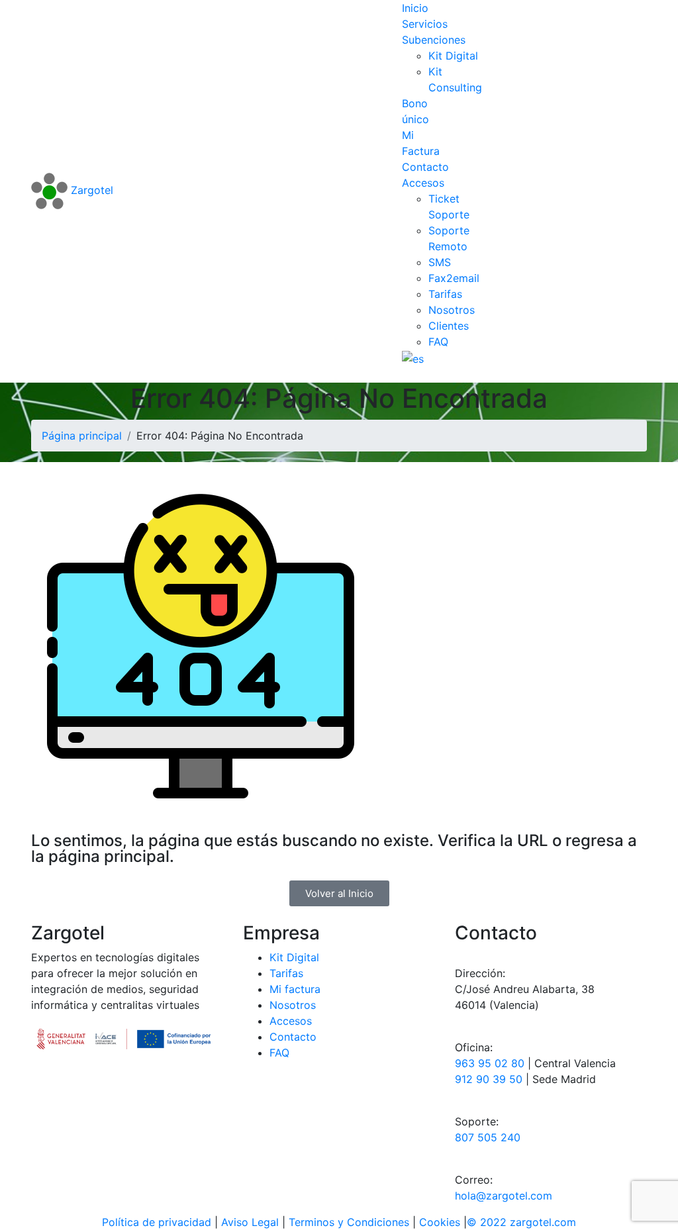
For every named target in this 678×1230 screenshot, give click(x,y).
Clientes (448, 325)
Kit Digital (453, 55)
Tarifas (445, 294)
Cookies (439, 1222)
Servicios (425, 23)
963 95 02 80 (489, 1063)
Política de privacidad (158, 1222)
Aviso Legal (251, 1222)
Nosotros (451, 309)
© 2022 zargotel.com (521, 1222)
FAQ (438, 341)
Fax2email (453, 278)
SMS (439, 262)
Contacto (425, 166)
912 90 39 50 (488, 1079)
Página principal (82, 435)
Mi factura (294, 989)
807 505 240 (487, 1137)
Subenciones (433, 39)
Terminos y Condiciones (350, 1222)
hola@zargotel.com (503, 1195)
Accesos (423, 182)
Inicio (415, 8)
